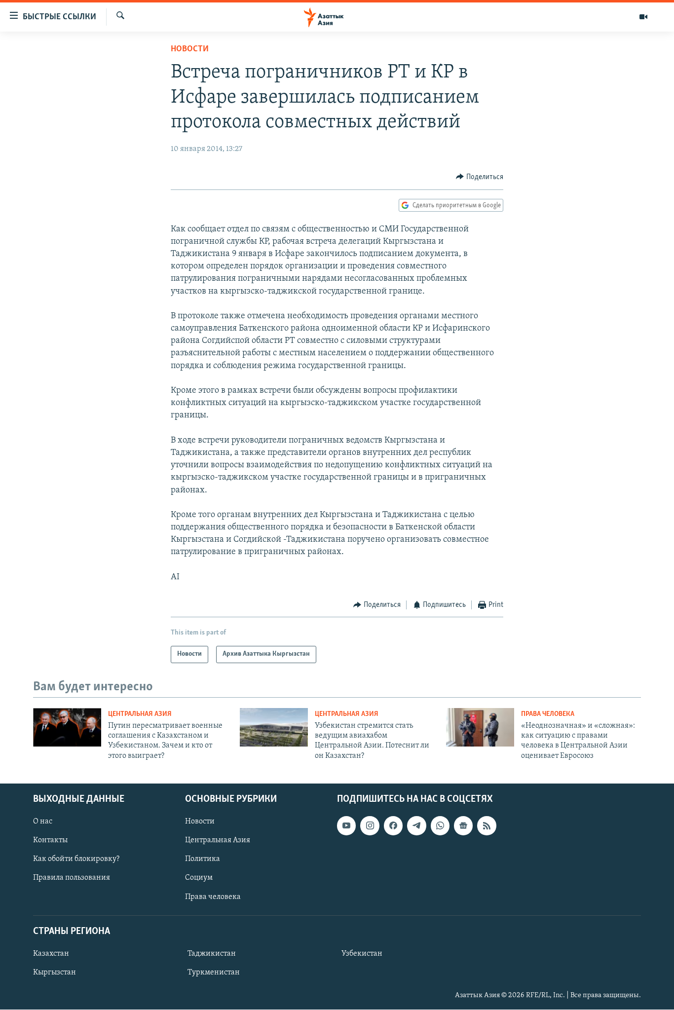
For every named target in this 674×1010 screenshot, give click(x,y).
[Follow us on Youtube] (346, 826)
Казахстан (51, 954)
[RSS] (486, 826)
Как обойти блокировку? (76, 859)
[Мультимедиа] (643, 17)
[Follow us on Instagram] (369, 826)
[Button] (479, 177)
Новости (190, 49)
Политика (202, 859)
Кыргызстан (54, 972)
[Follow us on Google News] (463, 826)
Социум (199, 878)
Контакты (50, 841)
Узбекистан (361, 954)
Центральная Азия (140, 714)
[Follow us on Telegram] (416, 826)
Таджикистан (211, 954)
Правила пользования (71, 878)
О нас (42, 822)
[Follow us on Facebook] (393, 826)
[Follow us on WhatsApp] (440, 826)
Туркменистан (213, 972)
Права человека (547, 714)
